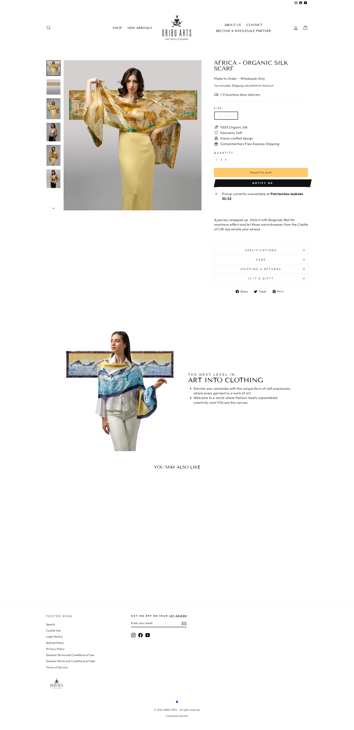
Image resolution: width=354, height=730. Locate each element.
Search (50, 624)
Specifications (261, 250)
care (261, 259)
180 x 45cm (226, 115)
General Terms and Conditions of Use (70, 655)
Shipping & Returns (261, 269)
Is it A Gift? (261, 278)
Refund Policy (55, 643)
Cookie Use (53, 630)
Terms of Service (57, 667)
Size (218, 108)
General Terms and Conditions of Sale (70, 661)
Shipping (237, 85)
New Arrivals (139, 28)
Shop (117, 28)
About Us (232, 25)
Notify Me (262, 183)
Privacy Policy (55, 649)
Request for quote (261, 172)
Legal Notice (54, 636)
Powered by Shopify (177, 715)
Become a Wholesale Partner (243, 31)
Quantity (224, 152)
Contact (255, 25)
